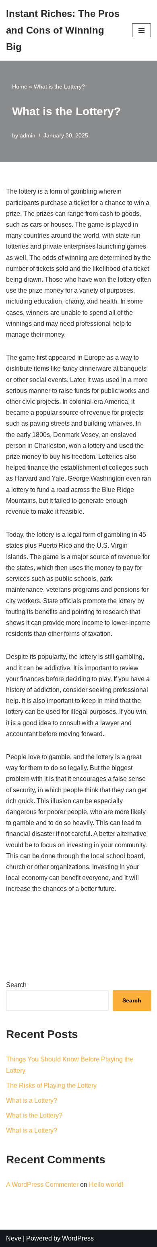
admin (27, 135)
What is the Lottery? (34, 1115)
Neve (13, 1238)
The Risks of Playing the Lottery (51, 1085)
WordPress (78, 1238)
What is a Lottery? (31, 1100)
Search (16, 984)
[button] (141, 30)
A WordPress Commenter (42, 1184)
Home (19, 86)
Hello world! (106, 1184)
